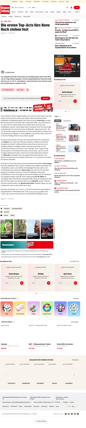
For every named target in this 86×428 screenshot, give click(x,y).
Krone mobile (45, 1)
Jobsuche (61, 1)
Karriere (72, 402)
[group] (6, 229)
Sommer (6, 215)
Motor (70, 12)
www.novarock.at (35, 191)
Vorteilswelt (14, 1)
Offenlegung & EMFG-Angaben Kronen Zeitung (40, 398)
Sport (46, 12)
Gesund (52, 12)
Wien (26, 12)
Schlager (11, 16)
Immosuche (53, 1)
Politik (31, 12)
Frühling (12, 215)
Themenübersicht (47, 254)
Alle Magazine (75, 360)
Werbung (65, 402)
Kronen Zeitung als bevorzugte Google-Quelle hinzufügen (27, 98)
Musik (2, 33)
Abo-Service (5, 406)
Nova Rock (6, 212)
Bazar (67, 1)
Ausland (58, 12)
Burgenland (6, 208)
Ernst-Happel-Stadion (17, 208)
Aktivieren (45, 98)
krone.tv (77, 12)
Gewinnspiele (37, 1)
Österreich (20, 12)
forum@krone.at (41, 256)
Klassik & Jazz (18, 16)
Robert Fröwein (10, 72)
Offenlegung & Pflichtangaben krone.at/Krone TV (14, 398)
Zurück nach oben (40, 421)
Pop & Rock (4, 16)
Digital (64, 12)
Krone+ (14, 12)
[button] (67, 51)
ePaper (21, 1)
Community (28, 1)
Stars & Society (39, 12)
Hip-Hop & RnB (26, 16)
